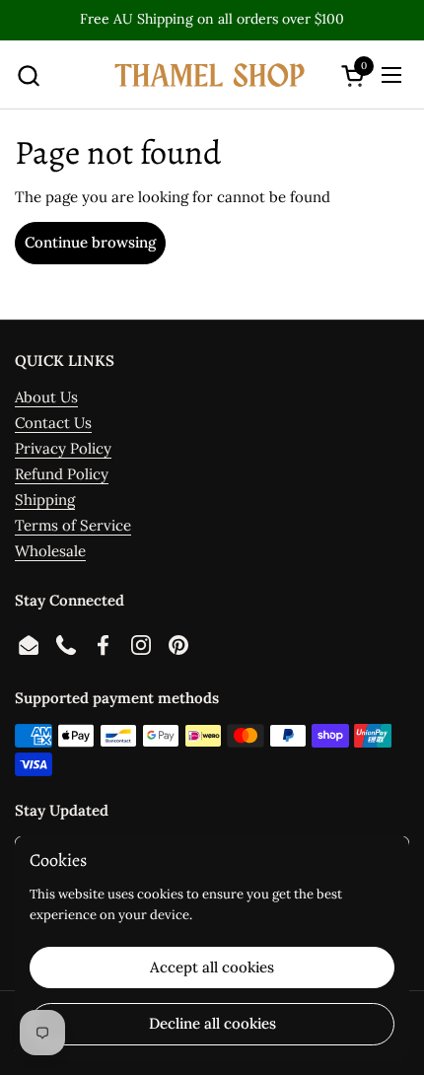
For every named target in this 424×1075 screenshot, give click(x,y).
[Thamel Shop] (209, 75)
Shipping (45, 499)
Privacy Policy (63, 448)
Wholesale (50, 550)
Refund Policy (61, 474)
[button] (28, 75)
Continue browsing (90, 242)
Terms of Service (73, 525)
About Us (46, 397)
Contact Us (53, 422)
